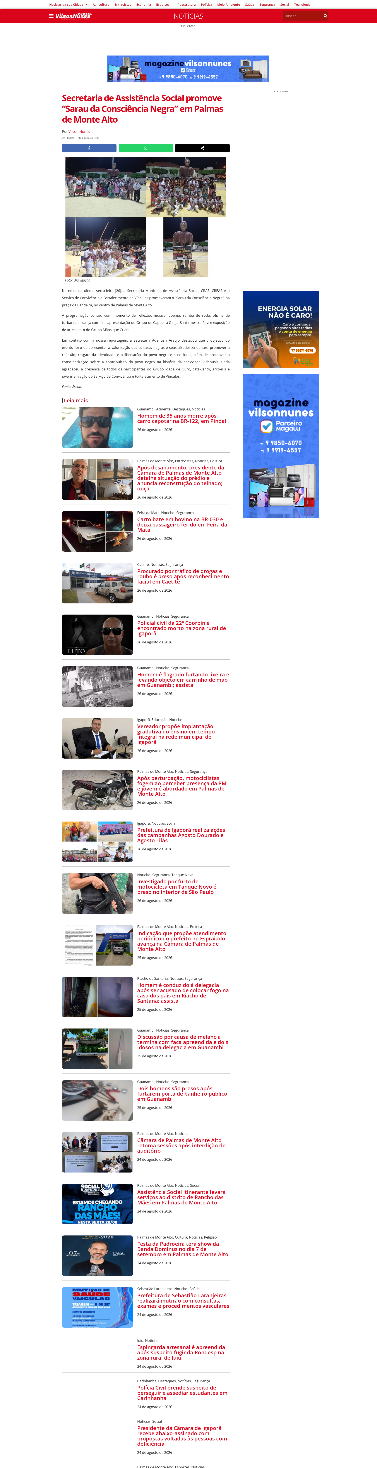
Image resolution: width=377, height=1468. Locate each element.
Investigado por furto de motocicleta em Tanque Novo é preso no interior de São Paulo (176, 886)
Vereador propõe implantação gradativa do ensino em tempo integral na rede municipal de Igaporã (176, 734)
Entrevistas (123, 4)
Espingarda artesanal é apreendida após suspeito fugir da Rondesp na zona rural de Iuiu (181, 1352)
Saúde (249, 4)
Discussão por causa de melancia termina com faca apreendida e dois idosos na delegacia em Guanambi (182, 1042)
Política (206, 4)
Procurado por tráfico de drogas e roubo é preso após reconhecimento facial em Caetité (183, 576)
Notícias (188, 16)
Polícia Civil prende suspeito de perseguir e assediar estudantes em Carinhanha (182, 1404)
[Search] (325, 16)
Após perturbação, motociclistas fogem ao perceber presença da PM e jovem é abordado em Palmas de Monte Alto (181, 785)
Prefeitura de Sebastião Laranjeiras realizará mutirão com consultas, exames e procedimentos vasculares (183, 1300)
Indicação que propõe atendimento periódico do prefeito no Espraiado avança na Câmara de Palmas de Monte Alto (181, 940)
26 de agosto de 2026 (154, 429)
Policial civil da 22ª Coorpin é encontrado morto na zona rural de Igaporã (181, 628)
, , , (171, 409)
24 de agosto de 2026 (154, 1159)
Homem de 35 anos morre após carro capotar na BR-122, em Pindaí (181, 418)
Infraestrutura (185, 4)
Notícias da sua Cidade (66, 4)
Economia (143, 4)
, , (165, 512)
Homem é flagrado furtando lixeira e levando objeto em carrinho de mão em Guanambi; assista (183, 679)
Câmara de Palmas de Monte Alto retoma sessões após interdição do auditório (181, 1145)
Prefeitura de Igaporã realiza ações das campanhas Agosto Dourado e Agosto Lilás (181, 835)
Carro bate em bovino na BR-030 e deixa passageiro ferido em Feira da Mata (182, 524)
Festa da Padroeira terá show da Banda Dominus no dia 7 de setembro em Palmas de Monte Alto (182, 1249)
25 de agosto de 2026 (154, 957)
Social (284, 4)
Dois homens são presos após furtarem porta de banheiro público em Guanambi (182, 1093)
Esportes (162, 4)
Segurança (267, 4)
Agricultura (101, 4)
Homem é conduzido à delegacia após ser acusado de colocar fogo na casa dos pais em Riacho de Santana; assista (183, 992)
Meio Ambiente (228, 4)
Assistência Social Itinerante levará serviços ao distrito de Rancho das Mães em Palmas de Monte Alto (181, 1197)
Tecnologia (302, 4)
